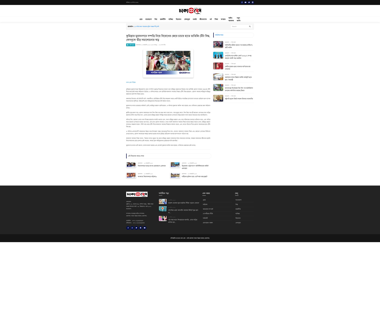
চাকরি (195, 19)
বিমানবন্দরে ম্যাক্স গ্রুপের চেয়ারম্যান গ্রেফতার (152, 166)
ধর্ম (211, 19)
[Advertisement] (59, 277)
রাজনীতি (163, 19)
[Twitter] (249, 2)
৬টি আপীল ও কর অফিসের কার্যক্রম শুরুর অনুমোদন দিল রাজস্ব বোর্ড (152, 29)
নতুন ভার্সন (238, 19)
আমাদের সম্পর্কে (208, 209)
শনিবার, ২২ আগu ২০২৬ (132, 2)
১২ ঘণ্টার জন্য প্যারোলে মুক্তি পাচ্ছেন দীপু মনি (146, 26)
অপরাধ (223, 19)
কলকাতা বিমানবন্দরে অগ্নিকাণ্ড (147, 177)
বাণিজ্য (171, 19)
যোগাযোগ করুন (208, 223)
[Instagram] (132, 228)
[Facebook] (241, 2)
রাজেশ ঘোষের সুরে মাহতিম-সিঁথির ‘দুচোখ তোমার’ (183, 203)
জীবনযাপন (203, 19)
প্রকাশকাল (140, 163)
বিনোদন (178, 19)
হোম (141, 19)
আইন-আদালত (231, 19)
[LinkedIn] (252, 2)
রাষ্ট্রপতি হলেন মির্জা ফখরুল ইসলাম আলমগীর (239, 99)
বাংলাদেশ (148, 19)
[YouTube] (245, 2)
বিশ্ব (156, 19)
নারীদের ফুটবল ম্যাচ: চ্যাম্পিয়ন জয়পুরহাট (194, 177)
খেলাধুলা (187, 19)
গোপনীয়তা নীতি (208, 214)
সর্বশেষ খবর (219, 35)
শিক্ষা (216, 19)
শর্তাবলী (205, 218)
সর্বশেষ (205, 204)
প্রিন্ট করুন (131, 45)
